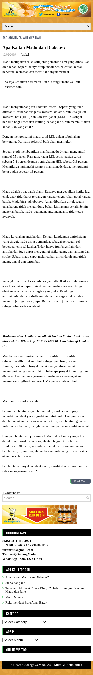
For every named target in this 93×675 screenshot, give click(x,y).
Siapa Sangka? (15, 583)
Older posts (11, 493)
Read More (80, 481)
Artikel (25, 54)
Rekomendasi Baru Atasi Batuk (26, 602)
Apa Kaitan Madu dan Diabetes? (34, 47)
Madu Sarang (14, 597)
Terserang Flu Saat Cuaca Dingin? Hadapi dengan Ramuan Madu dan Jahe (44, 589)
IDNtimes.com (12, 87)
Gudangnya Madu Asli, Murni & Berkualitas (52, 665)
